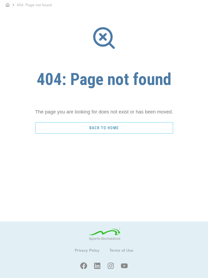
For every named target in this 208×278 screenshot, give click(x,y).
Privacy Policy (87, 250)
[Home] (7, 5)
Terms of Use (121, 250)
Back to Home (104, 128)
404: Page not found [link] (34, 5)
